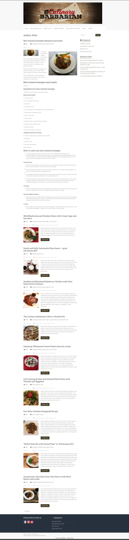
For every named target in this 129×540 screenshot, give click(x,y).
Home (26, 28)
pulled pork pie (46, 450)
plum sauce (47, 257)
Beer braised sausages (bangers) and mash (43, 40)
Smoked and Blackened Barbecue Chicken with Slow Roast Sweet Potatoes (47, 282)
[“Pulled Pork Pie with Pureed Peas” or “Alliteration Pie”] (31, 453)
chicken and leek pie (38, 323)
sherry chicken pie (51, 323)
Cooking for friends (59, 28)
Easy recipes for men (35, 28)
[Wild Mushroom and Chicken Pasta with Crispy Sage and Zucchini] (31, 228)
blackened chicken (45, 290)
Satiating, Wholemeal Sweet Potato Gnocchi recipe (47, 346)
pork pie (41, 450)
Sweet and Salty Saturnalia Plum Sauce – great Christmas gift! (45, 249)
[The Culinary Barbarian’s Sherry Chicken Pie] (31, 326)
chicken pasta (36, 225)
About (84, 28)
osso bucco (43, 485)
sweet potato (37, 353)
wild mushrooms (55, 225)
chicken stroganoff (38, 418)
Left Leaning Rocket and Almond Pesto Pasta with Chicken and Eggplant (46, 380)
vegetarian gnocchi (52, 353)
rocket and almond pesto (50, 388)
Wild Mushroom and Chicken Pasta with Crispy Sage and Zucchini (49, 217)
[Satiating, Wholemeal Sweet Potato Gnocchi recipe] (31, 356)
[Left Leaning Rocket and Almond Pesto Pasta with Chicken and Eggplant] (31, 391)
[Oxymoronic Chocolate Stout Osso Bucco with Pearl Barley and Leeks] (31, 488)
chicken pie (45, 323)
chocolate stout (38, 485)
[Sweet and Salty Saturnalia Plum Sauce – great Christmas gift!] (31, 260)
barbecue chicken (38, 290)
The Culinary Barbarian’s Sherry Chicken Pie (44, 316)
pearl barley (48, 485)
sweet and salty (53, 257)
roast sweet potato (53, 290)
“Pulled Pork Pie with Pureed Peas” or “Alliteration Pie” (48, 444)
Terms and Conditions (61, 538)
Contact (90, 28)
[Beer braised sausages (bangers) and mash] (31, 50)
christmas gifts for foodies (40, 257)
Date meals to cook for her (73, 28)
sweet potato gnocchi (44, 353)
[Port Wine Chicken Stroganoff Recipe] (31, 421)
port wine (54, 418)
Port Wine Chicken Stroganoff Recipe (40, 411)
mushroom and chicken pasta (46, 225)
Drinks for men (47, 28)
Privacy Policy (70, 538)
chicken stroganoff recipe (47, 418)
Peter (26, 44)
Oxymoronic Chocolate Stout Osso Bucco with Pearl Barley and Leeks (47, 477)
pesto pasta (42, 388)
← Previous (26, 511)
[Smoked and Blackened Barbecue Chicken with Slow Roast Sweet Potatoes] (31, 293)
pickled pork (37, 450)
